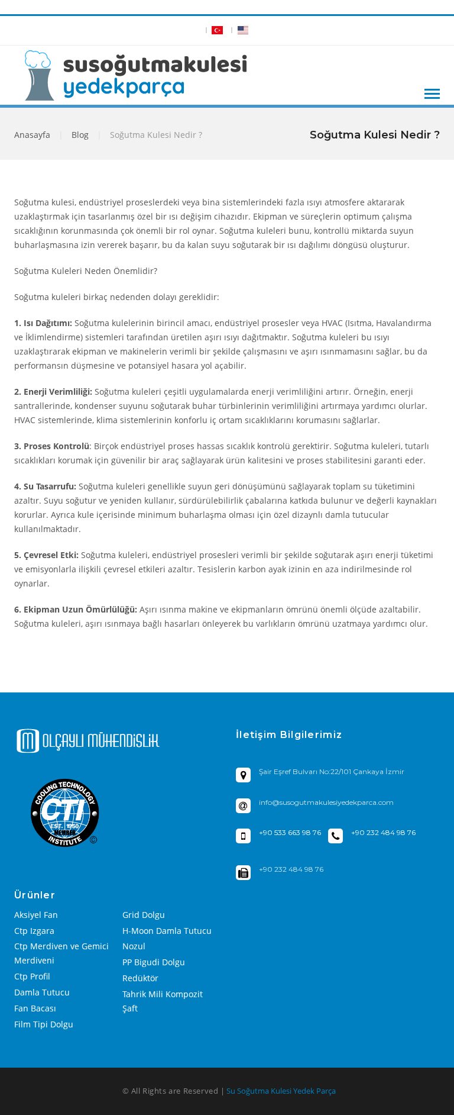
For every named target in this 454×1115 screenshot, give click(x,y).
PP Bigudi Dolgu (153, 962)
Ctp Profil (32, 976)
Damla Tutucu (42, 992)
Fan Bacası (35, 1008)
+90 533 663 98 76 (290, 832)
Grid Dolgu (143, 914)
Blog (80, 134)
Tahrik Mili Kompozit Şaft (162, 1001)
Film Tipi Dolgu (43, 1024)
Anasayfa (32, 134)
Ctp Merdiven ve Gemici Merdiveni (61, 953)
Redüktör (140, 978)
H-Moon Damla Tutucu (167, 930)
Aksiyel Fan (36, 914)
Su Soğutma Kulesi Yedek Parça (281, 1090)
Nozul (133, 946)
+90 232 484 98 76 (383, 832)
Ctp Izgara (34, 930)
